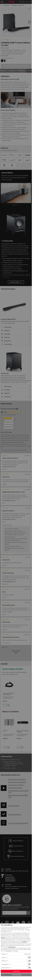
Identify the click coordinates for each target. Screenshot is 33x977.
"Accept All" (24, 941)
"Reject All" (3, 937)
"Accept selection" (12, 946)
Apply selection (16, 974)
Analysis (3, 957)
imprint (16, 950)
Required (4, 954)
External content (5, 967)
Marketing (4, 960)
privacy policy (8, 950)
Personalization (5, 964)
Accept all (17, 971)
